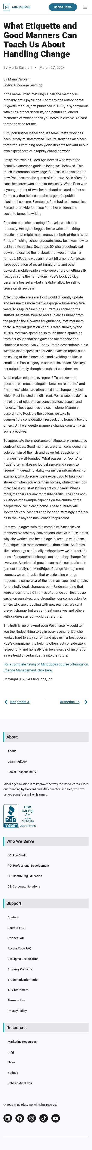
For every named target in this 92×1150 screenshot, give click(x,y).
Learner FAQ (16, 927)
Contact (13, 917)
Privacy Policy (17, 1010)
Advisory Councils (20, 969)
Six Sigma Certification (23, 959)
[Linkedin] (7, 1118)
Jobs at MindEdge (20, 1083)
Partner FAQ (16, 938)
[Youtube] (55, 1118)
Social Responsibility (22, 772)
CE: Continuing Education (25, 876)
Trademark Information (23, 979)
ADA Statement (18, 990)
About (12, 751)
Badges (13, 1072)
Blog (11, 1052)
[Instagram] (31, 1118)
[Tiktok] (43, 1118)
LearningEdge (17, 761)
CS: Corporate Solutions (24, 886)
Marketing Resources (22, 1041)
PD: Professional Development (28, 865)
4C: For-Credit (17, 855)
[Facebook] (19, 1118)
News (11, 1062)
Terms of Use (16, 1000)
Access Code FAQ (19, 948)
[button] (85, 7)
